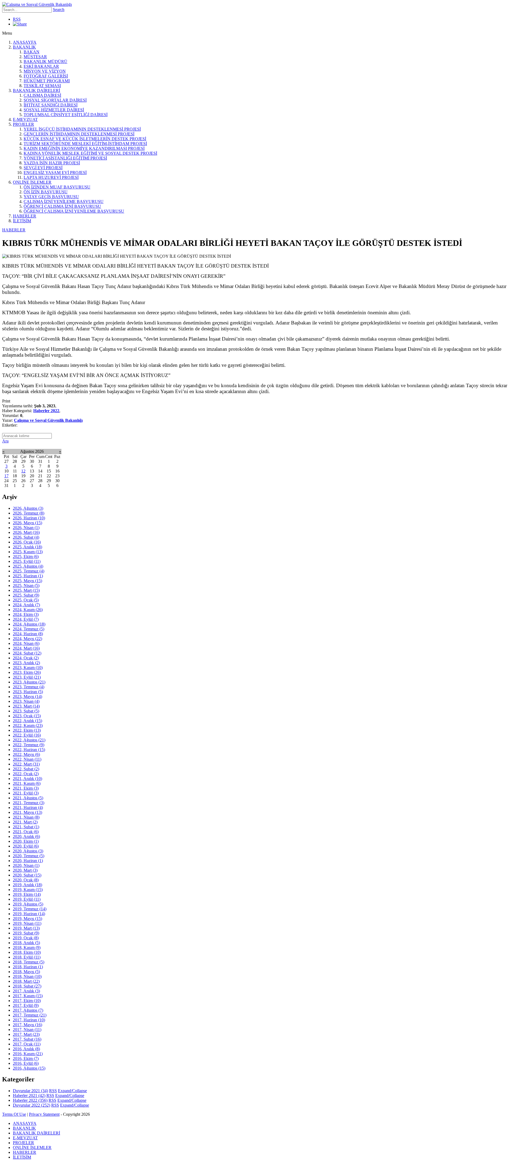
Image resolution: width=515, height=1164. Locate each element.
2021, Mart (25, 822)
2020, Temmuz (28, 855)
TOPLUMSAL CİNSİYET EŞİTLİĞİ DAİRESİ (66, 114)
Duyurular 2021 (30, 1090)
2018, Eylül (27, 957)
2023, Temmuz (28, 687)
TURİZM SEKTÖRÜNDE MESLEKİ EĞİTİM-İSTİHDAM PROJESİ (85, 143)
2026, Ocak (27, 542)
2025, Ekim (26, 556)
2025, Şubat (26, 595)
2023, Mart (26, 706)
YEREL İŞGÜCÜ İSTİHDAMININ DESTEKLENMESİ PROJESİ (82, 129)
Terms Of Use (14, 1114)
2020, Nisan (26, 865)
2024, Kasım (28, 609)
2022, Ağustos (29, 740)
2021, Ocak (26, 831)
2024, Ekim (26, 614)
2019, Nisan (27, 923)
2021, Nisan (26, 817)
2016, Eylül (26, 1063)
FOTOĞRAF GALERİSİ (46, 76)
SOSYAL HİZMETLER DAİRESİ (54, 110)
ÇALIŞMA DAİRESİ (42, 95)
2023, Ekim (27, 672)
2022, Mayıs (26, 754)
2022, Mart (26, 764)
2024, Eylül (26, 619)
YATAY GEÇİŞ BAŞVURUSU (51, 196)
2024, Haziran (28, 633)
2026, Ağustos (28, 508)
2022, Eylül (27, 735)
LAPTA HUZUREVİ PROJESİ (51, 177)
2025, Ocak (26, 600)
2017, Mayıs (27, 1024)
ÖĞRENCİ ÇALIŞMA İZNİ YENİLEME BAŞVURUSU (74, 211)
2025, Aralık (27, 547)
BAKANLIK (24, 47)
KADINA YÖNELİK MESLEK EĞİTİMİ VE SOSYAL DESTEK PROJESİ (90, 153)
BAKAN (31, 52)
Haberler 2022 (46, 410)
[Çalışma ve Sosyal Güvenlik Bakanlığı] (37, 4)
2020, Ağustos (28, 851)
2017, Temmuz (29, 1015)
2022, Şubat (26, 769)
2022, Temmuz (28, 744)
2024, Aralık (26, 605)
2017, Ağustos (28, 1010)
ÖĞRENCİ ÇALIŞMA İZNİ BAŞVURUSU (62, 206)
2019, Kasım (28, 889)
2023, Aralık (26, 662)
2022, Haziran (29, 749)
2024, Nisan (26, 643)
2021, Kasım (27, 783)
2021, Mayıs (27, 812)
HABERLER (24, 216)
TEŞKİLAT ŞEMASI (42, 85)
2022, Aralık (27, 720)
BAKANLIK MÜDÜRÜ (45, 61)
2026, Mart (26, 532)
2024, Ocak (26, 658)
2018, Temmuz (28, 962)
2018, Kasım (27, 947)
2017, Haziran (29, 1020)
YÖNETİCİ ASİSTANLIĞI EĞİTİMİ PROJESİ (65, 158)
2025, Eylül (27, 561)
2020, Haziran (28, 860)
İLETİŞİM (22, 221)
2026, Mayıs (27, 522)
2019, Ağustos (28, 904)
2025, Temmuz (28, 571)
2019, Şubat (26, 933)
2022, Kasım (28, 725)
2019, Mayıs (27, 918)
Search (58, 9)
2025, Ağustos (28, 566)
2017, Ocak (27, 1044)
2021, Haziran (28, 807)
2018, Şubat (27, 986)
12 (23, 471)
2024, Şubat (27, 653)
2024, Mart (26, 648)
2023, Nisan (26, 701)
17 (6, 476)
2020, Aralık (26, 836)
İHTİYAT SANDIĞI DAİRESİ (51, 105)
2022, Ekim (27, 730)
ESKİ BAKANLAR (41, 66)
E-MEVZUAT (25, 119)
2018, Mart (26, 981)
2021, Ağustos (28, 798)
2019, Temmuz (29, 909)
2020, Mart (25, 870)
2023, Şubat (26, 711)
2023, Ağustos (29, 682)
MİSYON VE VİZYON (45, 71)
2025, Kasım (28, 551)
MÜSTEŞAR (35, 56)
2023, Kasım (28, 667)
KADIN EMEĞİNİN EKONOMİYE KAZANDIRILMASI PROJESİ (84, 148)
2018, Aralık (26, 942)
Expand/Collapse (72, 1090)
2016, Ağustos (29, 1068)
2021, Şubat (26, 827)
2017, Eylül (26, 1005)
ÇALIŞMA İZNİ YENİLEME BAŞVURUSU (64, 201)
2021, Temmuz (28, 802)
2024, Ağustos (29, 624)
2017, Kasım (28, 995)
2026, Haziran (29, 518)
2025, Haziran (28, 576)
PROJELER (23, 124)
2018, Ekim (27, 952)
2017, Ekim (27, 1000)
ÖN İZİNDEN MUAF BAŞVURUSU (57, 187)
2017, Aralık (26, 991)
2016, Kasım (28, 1053)
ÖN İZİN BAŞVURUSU (46, 192)
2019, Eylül (27, 899)
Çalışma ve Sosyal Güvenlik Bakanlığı (48, 420)
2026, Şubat (26, 537)
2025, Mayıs (27, 580)
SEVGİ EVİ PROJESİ (43, 167)
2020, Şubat (27, 875)
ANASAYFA (24, 42)
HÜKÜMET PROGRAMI (47, 81)
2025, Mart (26, 590)
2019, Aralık (27, 884)
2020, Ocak (26, 880)
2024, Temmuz (28, 629)
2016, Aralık (26, 1049)
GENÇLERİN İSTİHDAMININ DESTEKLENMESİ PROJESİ (79, 134)
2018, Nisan (27, 976)
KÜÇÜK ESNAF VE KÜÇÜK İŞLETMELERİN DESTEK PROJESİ (85, 138)
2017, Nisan (27, 1029)
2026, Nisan (26, 527)
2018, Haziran (28, 967)
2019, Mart (26, 928)
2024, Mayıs (27, 638)
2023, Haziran (28, 691)
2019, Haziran (29, 913)
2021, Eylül (26, 793)
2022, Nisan (27, 759)
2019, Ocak (26, 938)
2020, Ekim (26, 841)
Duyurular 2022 (31, 1105)
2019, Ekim (27, 894)
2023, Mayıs (27, 696)
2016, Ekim (26, 1058)
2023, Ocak (27, 716)
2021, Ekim (26, 788)
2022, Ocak (26, 773)
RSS (17, 19)
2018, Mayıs (26, 971)
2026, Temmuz (28, 513)
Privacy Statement (44, 1114)
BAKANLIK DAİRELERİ (36, 90)
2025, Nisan (26, 585)
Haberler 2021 (29, 1095)
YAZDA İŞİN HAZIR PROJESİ (52, 163)
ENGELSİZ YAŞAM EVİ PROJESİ (55, 172)
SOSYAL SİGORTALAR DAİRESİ (55, 100)
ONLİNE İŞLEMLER (32, 182)
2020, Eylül (26, 846)
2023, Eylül (27, 677)
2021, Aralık (27, 778)
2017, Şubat (27, 1039)
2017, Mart (26, 1034)
